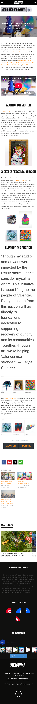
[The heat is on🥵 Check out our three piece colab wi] (21, 650)
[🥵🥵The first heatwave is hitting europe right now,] (28, 650)
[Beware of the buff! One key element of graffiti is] (9, 650)
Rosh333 (25, 65)
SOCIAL (25, 28)
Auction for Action (16, 52)
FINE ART (18, 28)
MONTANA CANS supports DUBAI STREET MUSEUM (7, 501)
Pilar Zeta (10, 65)
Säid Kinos (17, 65)
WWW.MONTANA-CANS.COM (24, 673)
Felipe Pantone (26, 50)
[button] (4, 462)
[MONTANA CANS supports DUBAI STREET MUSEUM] (8, 494)
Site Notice (20, 675)
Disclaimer (28, 680)
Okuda (29, 60)
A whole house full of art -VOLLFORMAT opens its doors (12, 554)
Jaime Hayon (11, 63)
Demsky (3, 63)
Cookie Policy (13, 680)
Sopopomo (26, 63)
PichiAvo (19, 63)
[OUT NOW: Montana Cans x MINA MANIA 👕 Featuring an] (2, 650)
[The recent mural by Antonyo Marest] (8, 476)
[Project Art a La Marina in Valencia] (24, 476)
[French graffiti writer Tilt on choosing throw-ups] (15, 650)
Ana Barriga (22, 60)
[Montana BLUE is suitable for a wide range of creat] (34, 650)
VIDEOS (31, 28)
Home (3, 37)
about (7, 673)
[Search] (35, 2)
